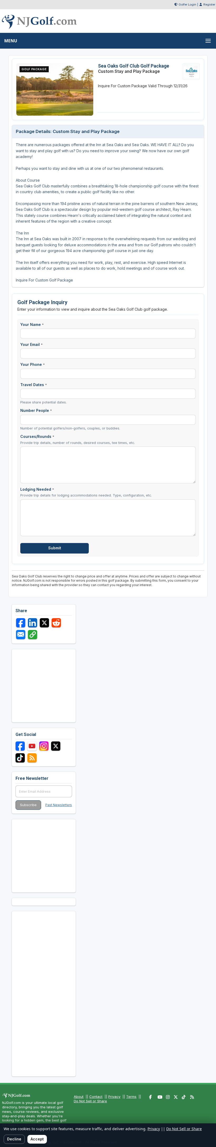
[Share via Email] (20, 634)
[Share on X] (44, 622)
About (79, 1096)
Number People (36, 410)
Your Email (31, 344)
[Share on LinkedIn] (32, 622)
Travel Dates (33, 384)
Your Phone (32, 364)
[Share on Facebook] (20, 622)
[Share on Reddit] (56, 622)
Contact (95, 1096)
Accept (37, 1139)
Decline (14, 1139)
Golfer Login (187, 4)
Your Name (32, 324)
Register (209, 4)
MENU (10, 41)
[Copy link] (32, 634)
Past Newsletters (58, 805)
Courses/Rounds (37, 436)
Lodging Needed (37, 489)
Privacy (114, 1096)
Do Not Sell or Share (90, 1101)
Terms (131, 1096)
